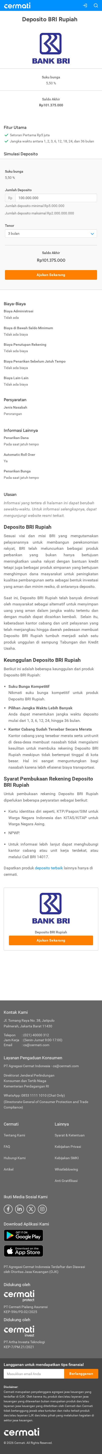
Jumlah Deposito (18, 190)
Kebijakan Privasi (68, 1147)
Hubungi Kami (15, 1158)
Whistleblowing (66, 1169)
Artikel (8, 1169)
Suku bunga (14, 171)
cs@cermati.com (36, 1045)
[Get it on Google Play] (51, 1235)
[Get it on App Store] (51, 1251)
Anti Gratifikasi (66, 1181)
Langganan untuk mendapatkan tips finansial (44, 1364)
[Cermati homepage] (21, 1431)
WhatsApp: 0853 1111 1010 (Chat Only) (34, 1095)
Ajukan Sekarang (51, 275)
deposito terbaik (49, 868)
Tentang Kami (14, 1135)
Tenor (9, 226)
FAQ (7, 1147)
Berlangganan (81, 1374)
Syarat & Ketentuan (70, 1135)
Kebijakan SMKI (67, 1158)
